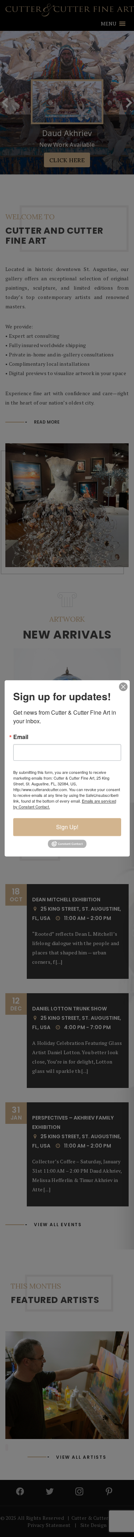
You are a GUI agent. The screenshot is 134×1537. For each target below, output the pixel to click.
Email (20, 737)
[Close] (123, 686)
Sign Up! (67, 827)
